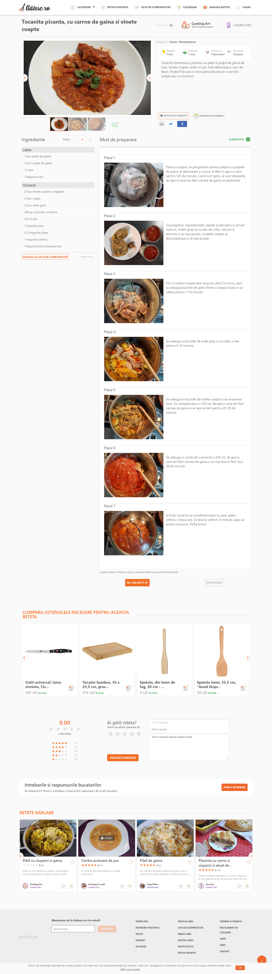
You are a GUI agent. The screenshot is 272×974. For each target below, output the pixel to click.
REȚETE (139, 933)
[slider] (162, 25)
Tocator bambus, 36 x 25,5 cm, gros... (101, 684)
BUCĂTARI (141, 946)
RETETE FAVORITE (187, 952)
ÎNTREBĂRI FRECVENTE (147, 927)
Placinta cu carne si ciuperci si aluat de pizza (214, 863)
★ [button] (157, 25)
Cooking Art (201, 23)
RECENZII (140, 940)
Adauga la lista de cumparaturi (45, 257)
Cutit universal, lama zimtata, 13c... (43, 684)
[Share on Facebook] (182, 124)
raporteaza (214, 582)
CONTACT (225, 951)
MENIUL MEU (185, 933)
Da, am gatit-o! (137, 582)
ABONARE (107, 929)
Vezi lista (86, 257)
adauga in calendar (211, 115)
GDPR (223, 938)
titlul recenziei (159, 722)
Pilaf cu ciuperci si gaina (42, 860)
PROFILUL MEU (185, 921)
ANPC (223, 944)
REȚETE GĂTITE (185, 946)
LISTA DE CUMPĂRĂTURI (190, 927)
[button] (26, 77)
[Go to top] (261, 960)
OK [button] (240, 967)
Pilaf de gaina (151, 860)
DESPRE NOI (142, 921)
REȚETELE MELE (185, 940)
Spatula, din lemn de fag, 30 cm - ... (157, 684)
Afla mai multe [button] (130, 969)
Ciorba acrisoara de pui (100, 860)
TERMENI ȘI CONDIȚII (231, 921)
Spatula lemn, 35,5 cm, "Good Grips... (216, 684)
